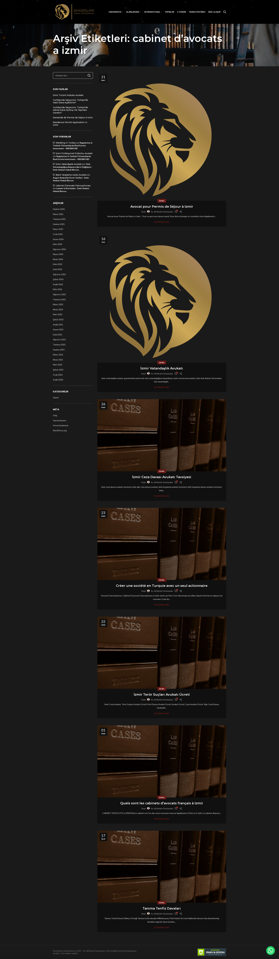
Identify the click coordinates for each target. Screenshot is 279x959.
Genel (162, 201)
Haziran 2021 (59, 349)
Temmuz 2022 (59, 299)
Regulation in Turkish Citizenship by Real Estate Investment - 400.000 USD (72, 145)
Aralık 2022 (58, 284)
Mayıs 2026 (58, 214)
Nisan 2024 (58, 259)
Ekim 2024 (57, 244)
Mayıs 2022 (58, 304)
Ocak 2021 (58, 375)
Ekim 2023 (57, 264)
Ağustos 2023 (59, 274)
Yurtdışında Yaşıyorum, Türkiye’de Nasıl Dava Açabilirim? (70, 101)
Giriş (55, 415)
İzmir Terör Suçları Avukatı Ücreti (162, 695)
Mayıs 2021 (58, 354)
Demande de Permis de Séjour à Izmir (73, 117)
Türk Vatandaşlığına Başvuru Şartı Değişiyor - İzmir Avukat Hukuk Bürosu (73, 167)
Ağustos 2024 (59, 249)
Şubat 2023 (58, 279)
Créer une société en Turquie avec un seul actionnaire (162, 586)
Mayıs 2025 (58, 229)
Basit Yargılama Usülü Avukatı (71, 175)
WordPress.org (60, 430)
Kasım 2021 (58, 329)
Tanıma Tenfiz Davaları (162, 908)
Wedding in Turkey (66, 142)
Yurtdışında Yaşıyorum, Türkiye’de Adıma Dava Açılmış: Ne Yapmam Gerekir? (70, 110)
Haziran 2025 (59, 224)
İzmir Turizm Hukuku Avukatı (68, 95)
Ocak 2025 (58, 234)
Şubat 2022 (58, 319)
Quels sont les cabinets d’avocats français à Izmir (161, 803)
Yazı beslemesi (59, 420)
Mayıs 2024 (58, 254)
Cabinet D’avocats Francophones (73, 185)
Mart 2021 (57, 364)
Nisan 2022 (58, 309)
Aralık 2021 (58, 324)
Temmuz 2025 (59, 219)
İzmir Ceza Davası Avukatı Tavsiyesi (161, 477)
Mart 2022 (57, 314)
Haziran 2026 (59, 209)
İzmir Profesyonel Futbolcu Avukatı (74, 153)
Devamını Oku (161, 222)
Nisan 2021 (58, 359)
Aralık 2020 (58, 379)
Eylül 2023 (57, 269)
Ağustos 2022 (59, 294)
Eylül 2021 (57, 334)
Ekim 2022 (57, 289)
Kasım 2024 (58, 239)
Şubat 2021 (58, 369)
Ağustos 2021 (59, 339)
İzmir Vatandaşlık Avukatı (161, 368)
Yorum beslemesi (60, 425)
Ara (89, 75)
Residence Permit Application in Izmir (70, 123)
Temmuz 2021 (59, 344)
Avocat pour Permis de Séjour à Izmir (161, 207)
